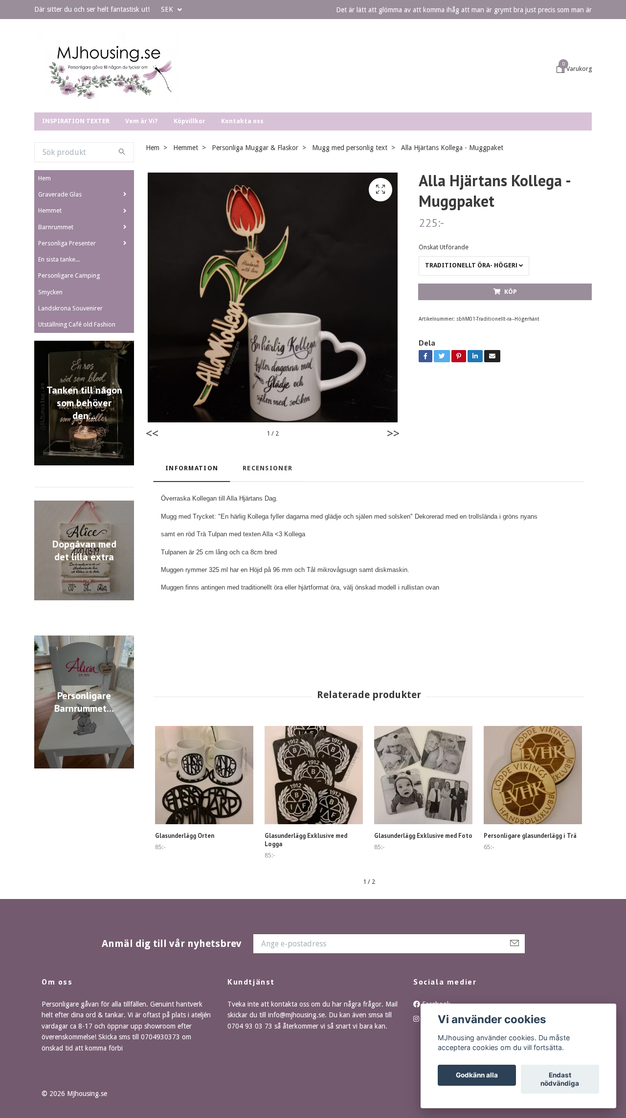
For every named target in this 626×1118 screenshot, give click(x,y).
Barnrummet (55, 296)
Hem (44, 247)
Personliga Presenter (67, 312)
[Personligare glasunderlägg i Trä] (533, 844)
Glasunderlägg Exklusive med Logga (306, 908)
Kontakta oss (242, 190)
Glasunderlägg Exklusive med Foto (423, 904)
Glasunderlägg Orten (184, 904)
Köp (510, 360)
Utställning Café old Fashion (76, 393)
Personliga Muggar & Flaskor (255, 216)
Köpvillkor (189, 190)
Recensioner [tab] (267, 537)
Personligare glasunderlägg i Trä (530, 904)
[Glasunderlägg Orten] (204, 844)
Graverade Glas (60, 263)
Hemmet (50, 279)
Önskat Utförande (444, 316)
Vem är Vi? (141, 190)
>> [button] (393, 502)
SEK (168, 9)
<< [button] (152, 502)
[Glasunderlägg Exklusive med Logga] (314, 844)
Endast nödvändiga (559, 1079)
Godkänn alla (477, 1075)
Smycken (50, 361)
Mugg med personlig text (349, 216)
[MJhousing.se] (172, 104)
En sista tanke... (59, 328)
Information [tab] (191, 537)
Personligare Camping (69, 344)
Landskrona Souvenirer (70, 377)
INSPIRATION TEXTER (76, 190)
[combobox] (474, 335)
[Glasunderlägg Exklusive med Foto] (423, 844)
